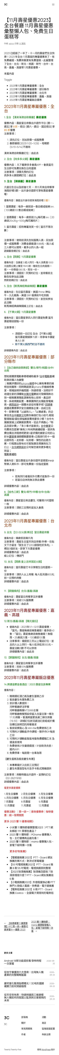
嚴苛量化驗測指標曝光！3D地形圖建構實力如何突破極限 (24, 985)
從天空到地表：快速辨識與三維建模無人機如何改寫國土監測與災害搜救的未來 (25, 997)
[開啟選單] (53, 4)
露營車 (12, 436)
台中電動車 (46, 376)
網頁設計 (14, 404)
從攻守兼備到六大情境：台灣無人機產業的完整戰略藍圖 (23, 973)
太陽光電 (29, 394)
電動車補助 (10, 454)
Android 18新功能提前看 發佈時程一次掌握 (22, 962)
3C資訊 (22, 43)
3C (5, 4)
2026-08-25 (52, 973)
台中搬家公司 (19, 415)
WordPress (46, 1049)
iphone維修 (27, 383)
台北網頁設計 (19, 447)
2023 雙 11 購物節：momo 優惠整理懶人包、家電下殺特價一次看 (42, 926)
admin (11, 43)
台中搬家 (46, 426)
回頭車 (49, 404)
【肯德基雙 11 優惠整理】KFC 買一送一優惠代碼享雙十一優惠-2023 (16, 926)
